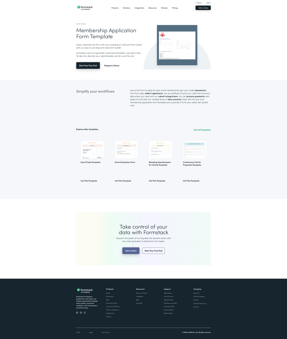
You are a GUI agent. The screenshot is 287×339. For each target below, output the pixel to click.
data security (174, 99)
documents (200, 90)
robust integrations (168, 96)
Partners (164, 8)
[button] (115, 7)
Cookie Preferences (199, 303)
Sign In (209, 3)
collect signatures (154, 93)
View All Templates (202, 129)
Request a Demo (111, 65)
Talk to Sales (203, 8)
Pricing (175, 8)
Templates (81, 24)
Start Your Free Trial (88, 65)
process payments (196, 96)
